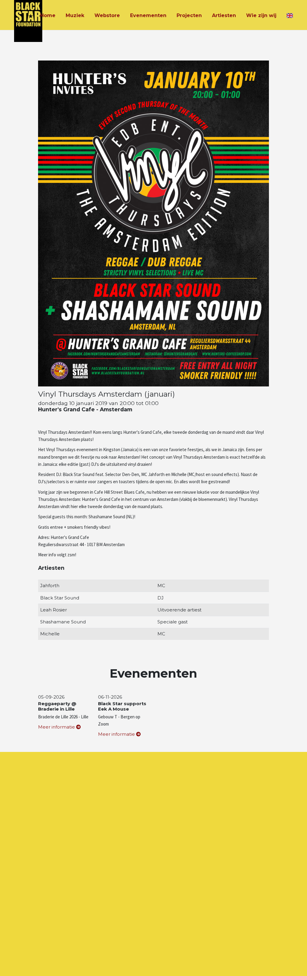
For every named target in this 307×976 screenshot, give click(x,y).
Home (47, 15)
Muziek (75, 15)
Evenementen (148, 15)
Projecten (189, 15)
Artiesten (224, 15)
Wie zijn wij (261, 15)
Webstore (107, 15)
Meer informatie (57, 727)
